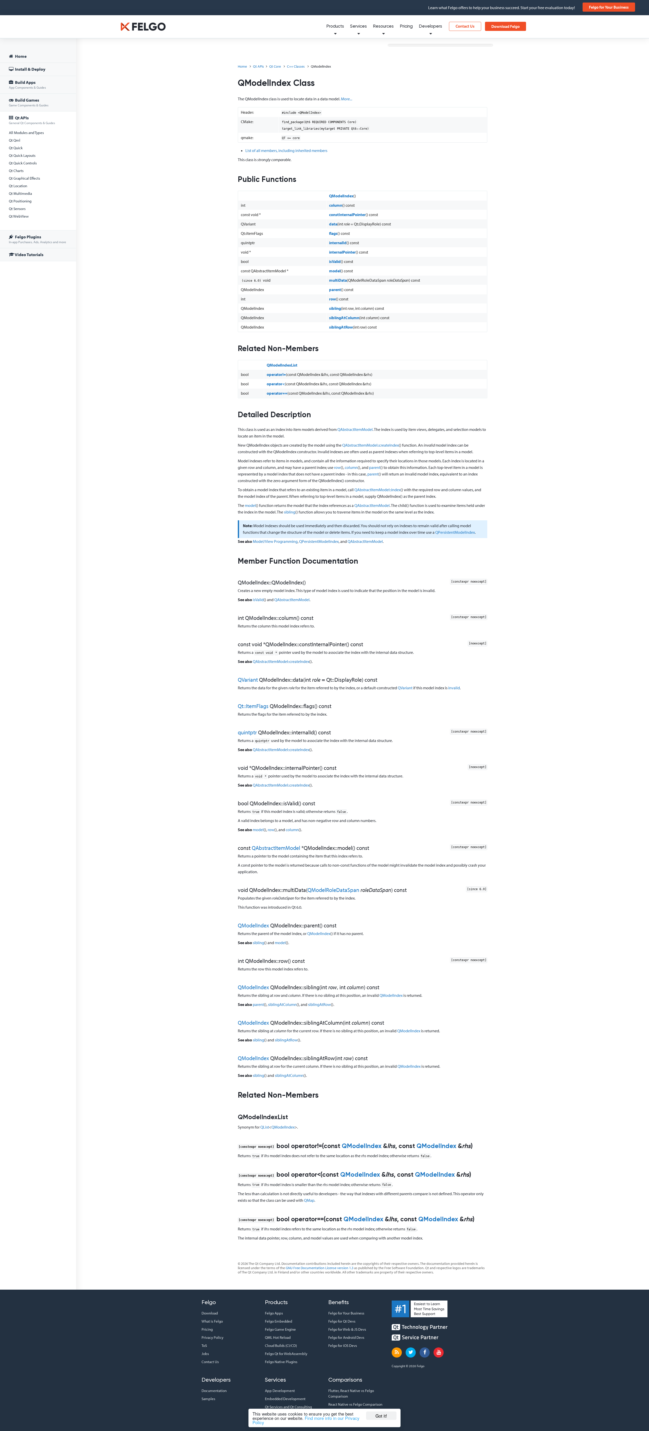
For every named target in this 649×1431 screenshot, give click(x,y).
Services (358, 26)
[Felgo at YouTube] (439, 1352)
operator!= (276, 374)
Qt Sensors (17, 208)
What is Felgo (212, 1321)
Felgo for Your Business (609, 7)
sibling (335, 308)
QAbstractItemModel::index (377, 489)
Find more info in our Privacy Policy (306, 1420)
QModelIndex (341, 195)
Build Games (28, 102)
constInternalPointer (347, 214)
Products (335, 26)
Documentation (214, 1390)
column (335, 205)
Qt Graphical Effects (24, 178)
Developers (430, 26)
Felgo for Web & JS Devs (347, 1329)
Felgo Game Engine (280, 1329)
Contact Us (465, 26)
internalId (338, 242)
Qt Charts (16, 170)
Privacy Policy (212, 1337)
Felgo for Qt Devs (341, 1321)
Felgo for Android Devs (346, 1337)
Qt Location (18, 185)
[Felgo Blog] (397, 1352)
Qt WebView (19, 216)
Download (210, 1313)
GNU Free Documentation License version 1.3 (319, 1268)
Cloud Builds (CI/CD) (281, 1345)
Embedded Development (285, 1398)
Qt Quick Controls (23, 163)
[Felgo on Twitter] (411, 1352)
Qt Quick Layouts (22, 155)
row (332, 298)
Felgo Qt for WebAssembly (286, 1353)
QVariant (248, 679)
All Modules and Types (26, 132)
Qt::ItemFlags (253, 706)
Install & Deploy (29, 69)
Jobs (205, 1353)
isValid (335, 261)
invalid (454, 687)
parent (335, 289)
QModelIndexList (282, 365)
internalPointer (342, 252)
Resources (383, 26)
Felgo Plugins (37, 239)
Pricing (406, 26)
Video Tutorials (28, 254)
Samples (208, 1398)
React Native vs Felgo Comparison (355, 1404)
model (334, 270)
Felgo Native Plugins (281, 1361)
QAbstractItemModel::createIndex (370, 445)
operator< (276, 383)
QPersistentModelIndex (455, 532)
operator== (277, 393)
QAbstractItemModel (355, 429)
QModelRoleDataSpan (333, 889)
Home (20, 56)
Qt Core (275, 66)
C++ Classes (296, 66)
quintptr (247, 732)
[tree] (38, 156)
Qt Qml (14, 140)
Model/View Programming (275, 541)
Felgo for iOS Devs (342, 1345)
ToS (204, 1345)
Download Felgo (505, 26)
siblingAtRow (341, 327)
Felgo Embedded (278, 1321)
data (333, 223)
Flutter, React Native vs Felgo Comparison (351, 1393)
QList (264, 1127)
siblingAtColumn (344, 317)
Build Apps (27, 84)
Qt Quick (16, 147)
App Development (280, 1390)
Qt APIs (32, 120)
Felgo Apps (274, 1313)
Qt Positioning (20, 201)
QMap (309, 1200)
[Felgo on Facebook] (425, 1352)
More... (346, 98)
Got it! (381, 1416)
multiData (338, 280)
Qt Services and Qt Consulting (288, 1406)
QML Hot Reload (278, 1337)
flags (333, 233)
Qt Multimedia (20, 193)
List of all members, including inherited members (286, 150)
